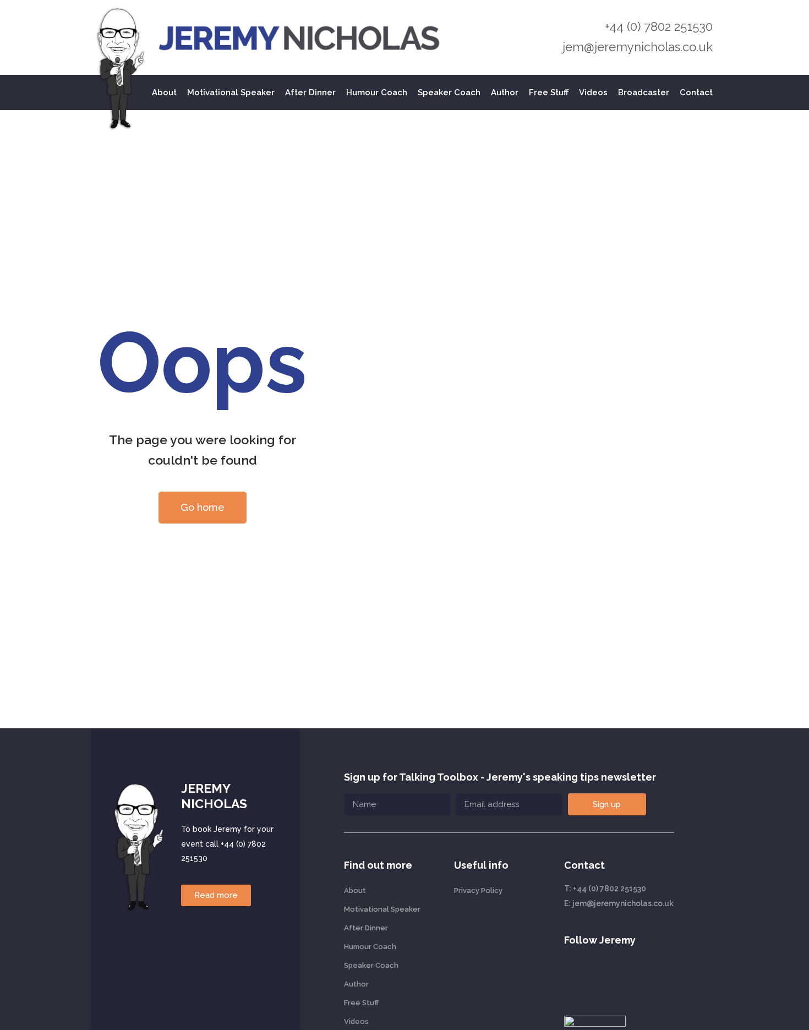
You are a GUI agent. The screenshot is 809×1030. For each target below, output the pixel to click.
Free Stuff (549, 92)
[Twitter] (619, 976)
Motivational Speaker (231, 92)
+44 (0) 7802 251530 (659, 26)
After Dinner (310, 92)
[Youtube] (595, 976)
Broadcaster (643, 92)
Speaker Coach (449, 92)
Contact (696, 92)
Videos (593, 92)
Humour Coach (376, 92)
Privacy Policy (478, 890)
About (164, 92)
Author (504, 92)
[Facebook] (644, 976)
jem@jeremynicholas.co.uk (637, 47)
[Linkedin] (570, 976)
